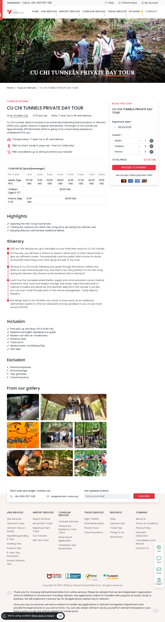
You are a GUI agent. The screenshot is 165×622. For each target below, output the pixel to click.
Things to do (117, 532)
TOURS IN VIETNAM (17, 101)
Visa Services (14, 519)
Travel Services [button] (117, 11)
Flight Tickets (91, 519)
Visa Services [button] (49, 11)
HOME (35, 11)
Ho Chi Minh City (19, 115)
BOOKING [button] (135, 11)
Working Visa (14, 543)
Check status (129, 2)
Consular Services (68, 521)
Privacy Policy (143, 528)
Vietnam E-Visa (15, 523)
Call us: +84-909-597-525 (37, 2)
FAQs (111, 2)
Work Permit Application (65, 539)
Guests (117, 135)
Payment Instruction (142, 534)
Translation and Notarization (67, 547)
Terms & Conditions (147, 523)
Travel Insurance (93, 532)
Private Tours (91, 528)
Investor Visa (14, 548)
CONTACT (151, 11)
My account (151, 2)
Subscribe (144, 496)
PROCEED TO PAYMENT (133, 167)
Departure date (122, 121)
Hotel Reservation (94, 523)
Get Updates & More (96, 490)
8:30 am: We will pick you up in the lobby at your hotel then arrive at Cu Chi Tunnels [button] (57, 248)
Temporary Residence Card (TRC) (67, 529)
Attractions (116, 537)
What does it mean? (42, 615)
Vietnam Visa (117, 523)
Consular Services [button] (93, 11)
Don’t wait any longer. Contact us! (30, 490)
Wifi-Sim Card (41, 540)
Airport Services (41, 519)
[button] (57, 257)
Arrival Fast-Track (42, 523)
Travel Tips (116, 528)
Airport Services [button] (69, 11)
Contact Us (142, 548)
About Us (141, 519)
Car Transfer (40, 535)
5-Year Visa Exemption (13, 554)
